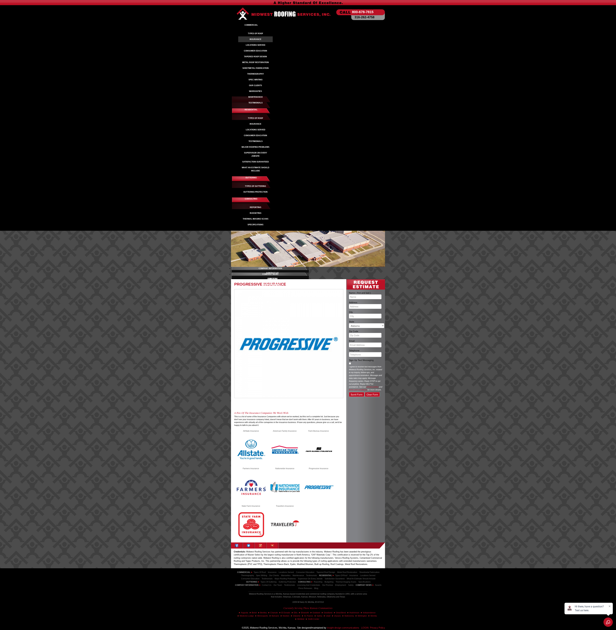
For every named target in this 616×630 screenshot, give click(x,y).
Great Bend (341, 613)
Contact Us (266, 585)
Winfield (300, 619)
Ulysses (337, 616)
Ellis (295, 613)
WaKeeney (349, 616)
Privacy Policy (377, 627)
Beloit (254, 613)
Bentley (263, 613)
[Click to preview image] (288, 343)
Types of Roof (260, 572)
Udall (328, 616)
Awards (378, 585)
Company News (364, 585)
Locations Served (286, 572)
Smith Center (313, 619)
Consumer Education (305, 572)
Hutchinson (354, 613)
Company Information (247, 585)
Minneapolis (262, 616)
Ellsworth (305, 613)
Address (364, 302)
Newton (286, 616)
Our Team (278, 585)
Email (364, 340)
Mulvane (275, 616)
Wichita (373, 616)
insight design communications (344, 627)
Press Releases (305, 588)
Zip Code (364, 331)
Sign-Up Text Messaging (361, 360)
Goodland (328, 613)
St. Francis (308, 616)
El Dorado (285, 613)
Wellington (362, 616)
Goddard (316, 613)
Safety (351, 585)
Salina (319, 616)
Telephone (364, 350)
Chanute (274, 613)
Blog (316, 588)
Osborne (296, 616)
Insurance (272, 572)
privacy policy (372, 387)
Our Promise (327, 585)
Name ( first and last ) (364, 292)
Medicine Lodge (247, 616)
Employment (340, 585)
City (364, 311)
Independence (369, 613)
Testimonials (289, 585)
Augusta (244, 613)
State (364, 321)
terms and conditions (358, 390)
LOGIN (365, 627)
